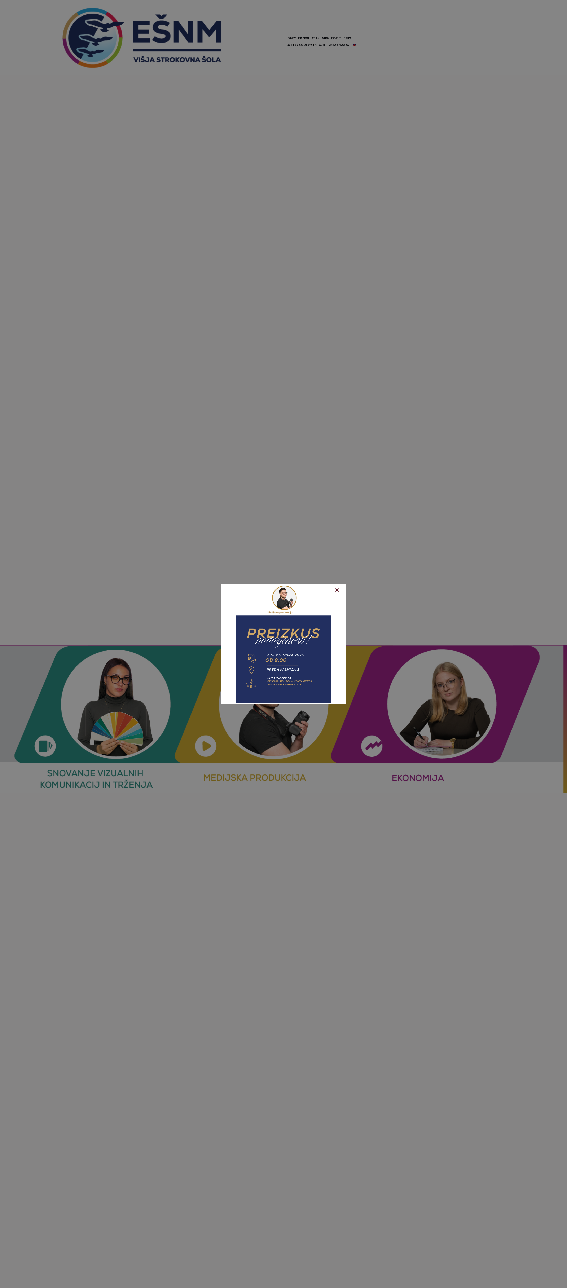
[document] (283, 644)
